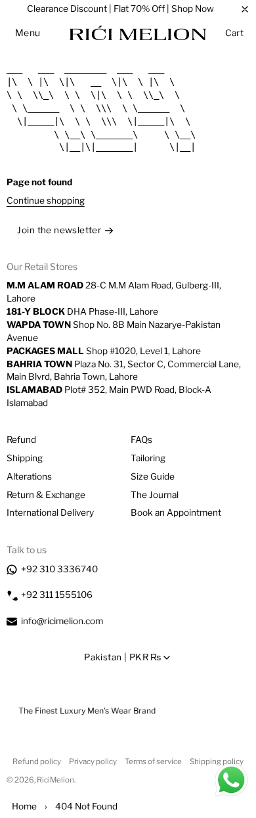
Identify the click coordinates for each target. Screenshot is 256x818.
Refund (21, 439)
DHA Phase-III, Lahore (82, 311)
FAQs (141, 439)
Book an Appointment (176, 512)
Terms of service (153, 761)
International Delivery (50, 512)
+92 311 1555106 (57, 594)
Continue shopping (46, 200)
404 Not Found (86, 806)
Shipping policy (217, 761)
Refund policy (36, 761)
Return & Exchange (46, 494)
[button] (28, 33)
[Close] (245, 9)
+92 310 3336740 (59, 569)
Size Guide (153, 476)
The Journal (155, 494)
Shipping (25, 458)
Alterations (29, 476)
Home (24, 806)
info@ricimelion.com (62, 621)
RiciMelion (55, 779)
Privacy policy (93, 761)
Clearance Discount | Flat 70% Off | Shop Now (120, 8)
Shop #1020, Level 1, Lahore (104, 351)
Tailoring (148, 458)
